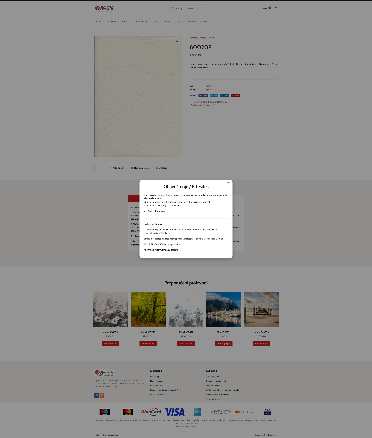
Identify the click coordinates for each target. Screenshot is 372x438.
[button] (228, 184)
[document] (186, 219)
